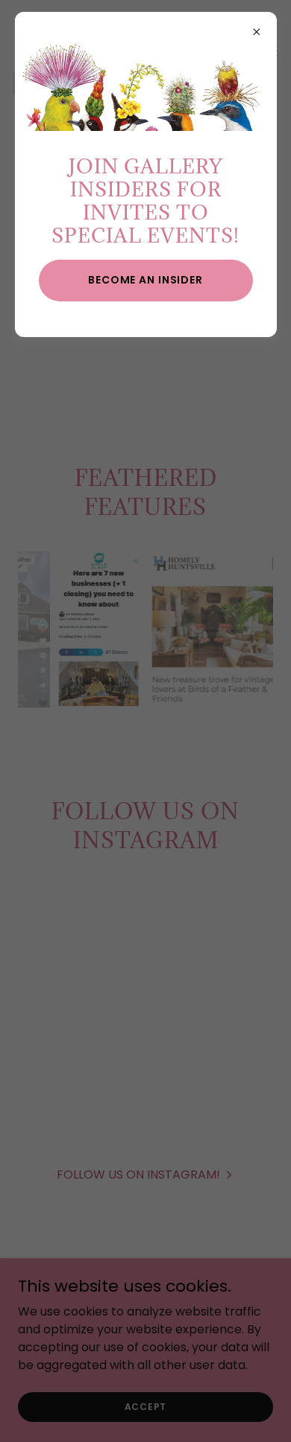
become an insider (145, 279)
